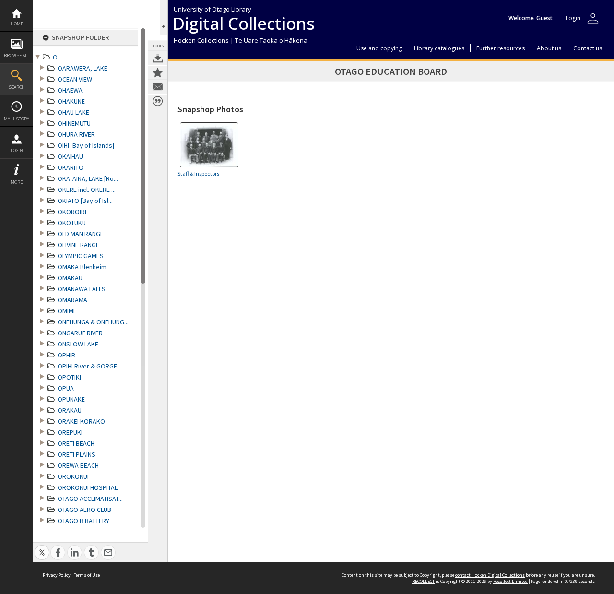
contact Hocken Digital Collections (490, 575)
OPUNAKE (71, 399)
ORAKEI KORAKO (81, 421)
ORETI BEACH (76, 443)
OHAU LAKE (73, 112)
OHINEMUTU (74, 123)
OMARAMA (72, 300)
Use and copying (379, 48)
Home (17, 24)
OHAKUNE (71, 101)
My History (16, 119)
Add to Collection (157, 72)
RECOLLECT (423, 581)
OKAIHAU (70, 156)
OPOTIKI (69, 377)
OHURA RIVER (76, 134)
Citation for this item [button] (157, 101)
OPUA (66, 388)
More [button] (17, 182)
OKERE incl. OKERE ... (87, 189)
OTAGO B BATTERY (83, 520)
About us (549, 48)
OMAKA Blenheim (82, 266)
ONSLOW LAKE (78, 344)
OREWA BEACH (78, 465)
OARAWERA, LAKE (82, 68)
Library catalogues (439, 48)
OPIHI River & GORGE (87, 366)
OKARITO (70, 167)
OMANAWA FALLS (82, 289)
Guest (544, 18)
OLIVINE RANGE (78, 244)
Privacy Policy (57, 575)
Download (157, 58)
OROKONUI (73, 476)
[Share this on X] (42, 547)
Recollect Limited (510, 581)
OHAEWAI (71, 90)
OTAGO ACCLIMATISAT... (90, 498)
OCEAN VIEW (75, 79)
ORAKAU (70, 410)
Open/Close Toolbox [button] (163, 17)
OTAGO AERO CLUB (84, 509)
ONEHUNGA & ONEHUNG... (93, 322)
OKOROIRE (73, 211)
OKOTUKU (72, 222)
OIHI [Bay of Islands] (86, 145)
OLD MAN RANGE (81, 233)
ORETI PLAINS (76, 454)
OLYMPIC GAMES (81, 255)
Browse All (17, 55)
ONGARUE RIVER (80, 333)
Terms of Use (87, 575)
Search (17, 87)
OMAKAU (70, 277)
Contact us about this (157, 87)
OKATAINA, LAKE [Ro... (88, 178)
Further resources (500, 48)
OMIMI (66, 311)
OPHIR (66, 355)
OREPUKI (70, 432)
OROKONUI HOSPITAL (88, 487)
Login (17, 150)
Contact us (587, 48)
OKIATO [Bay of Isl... (85, 200)
